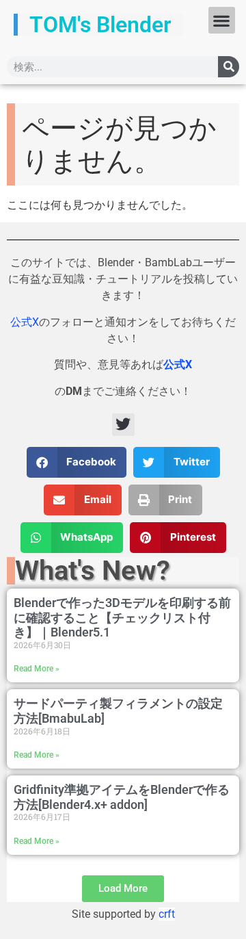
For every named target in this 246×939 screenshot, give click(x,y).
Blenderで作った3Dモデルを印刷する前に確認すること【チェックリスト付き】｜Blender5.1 (122, 617)
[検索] (228, 66)
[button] (221, 20)
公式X (24, 322)
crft (167, 914)
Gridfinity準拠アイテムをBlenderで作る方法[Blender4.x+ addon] (122, 797)
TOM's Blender (100, 25)
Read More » (36, 668)
